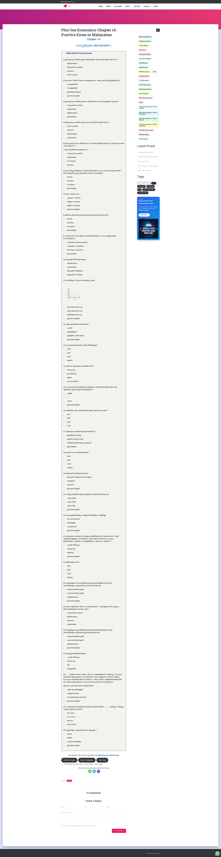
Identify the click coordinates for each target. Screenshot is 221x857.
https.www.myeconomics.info (108, 755)
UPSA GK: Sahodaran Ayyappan (144, 170)
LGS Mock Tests (144, 76)
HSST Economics (144, 71)
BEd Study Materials (145, 36)
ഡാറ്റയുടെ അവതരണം (93, 45)
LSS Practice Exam (144, 84)
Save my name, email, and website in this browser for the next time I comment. (79, 825)
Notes (69, 780)
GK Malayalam (143, 67)
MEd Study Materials (145, 89)
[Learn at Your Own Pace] (68, 6)
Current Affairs (143, 45)
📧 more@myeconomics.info (68, 1)
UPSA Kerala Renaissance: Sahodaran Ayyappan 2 (148, 156)
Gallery (137, 6)
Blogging (118, 6)
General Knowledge (145, 58)
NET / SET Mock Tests (145, 98)
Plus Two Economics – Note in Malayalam (148, 125)
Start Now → (144, 215)
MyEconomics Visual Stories (143, 161)
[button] (129, 6)
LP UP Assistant (144, 80)
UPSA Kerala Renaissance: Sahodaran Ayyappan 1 (148, 165)
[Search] (158, 30)
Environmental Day (144, 54)
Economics (142, 50)
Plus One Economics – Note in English (148, 107)
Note (127, 6)
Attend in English (69, 760)
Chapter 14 (93, 39)
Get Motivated (143, 63)
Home (101, 6)
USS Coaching (143, 139)
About (108, 6)
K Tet (154, 71)
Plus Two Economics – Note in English (148, 119)
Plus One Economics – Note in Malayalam (148, 113)
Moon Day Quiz (143, 93)
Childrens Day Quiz (145, 41)
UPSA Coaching (144, 134)
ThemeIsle (158, 853)
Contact (147, 6)
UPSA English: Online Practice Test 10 (145, 152)
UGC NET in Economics (146, 130)
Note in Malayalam (86, 760)
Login (155, 6)
